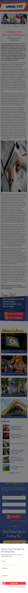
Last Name (5, 575)
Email (3, 561)
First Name (5, 568)
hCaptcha (23, 586)
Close (27, 542)
